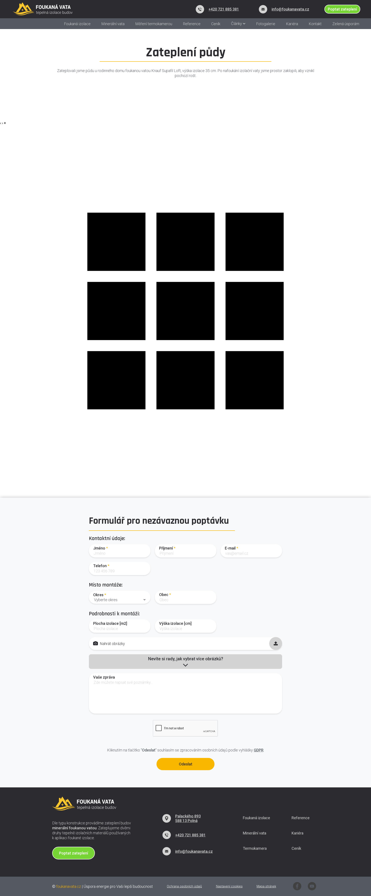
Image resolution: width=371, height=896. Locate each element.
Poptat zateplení (73, 853)
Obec (163, 594)
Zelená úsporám (345, 24)
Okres (98, 595)
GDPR (258, 750)
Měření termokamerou (153, 24)
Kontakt (315, 24)
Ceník (215, 24)
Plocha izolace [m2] (110, 623)
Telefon (100, 565)
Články (237, 23)
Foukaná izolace (77, 24)
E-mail (230, 548)
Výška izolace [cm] (175, 623)
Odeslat (185, 764)
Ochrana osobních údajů (184, 886)
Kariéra (292, 24)
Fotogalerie (265, 24)
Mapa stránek (266, 886)
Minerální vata (113, 24)
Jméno (99, 548)
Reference (192, 24)
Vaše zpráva (104, 677)
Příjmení (166, 548)
